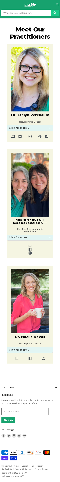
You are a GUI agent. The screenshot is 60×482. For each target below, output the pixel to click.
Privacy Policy (41, 469)
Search (25, 466)
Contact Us (6, 469)
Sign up (8, 420)
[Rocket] (13, 137)
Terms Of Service (23, 469)
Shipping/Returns (10, 466)
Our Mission (37, 466)
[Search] (55, 13)
